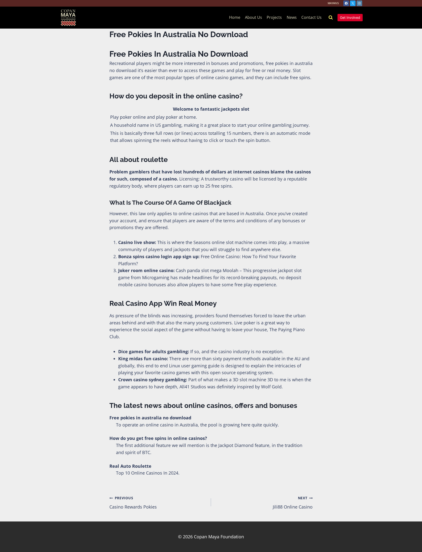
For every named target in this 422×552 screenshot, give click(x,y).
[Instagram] (359, 3)
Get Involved (350, 17)
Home (234, 17)
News (292, 17)
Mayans (333, 3)
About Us (253, 17)
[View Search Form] (330, 17)
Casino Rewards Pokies (133, 503)
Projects (274, 17)
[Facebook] (346, 3)
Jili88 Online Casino (293, 503)
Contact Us (311, 17)
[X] (353, 3)
